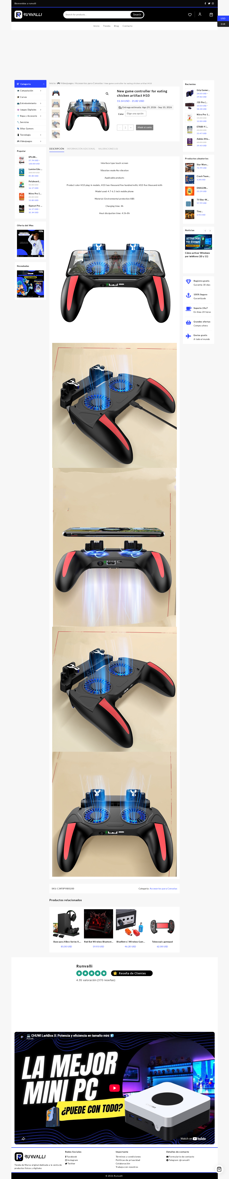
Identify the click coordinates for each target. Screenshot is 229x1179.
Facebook (72, 1156)
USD (221, 18)
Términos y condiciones (128, 1156)
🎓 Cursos (22, 97)
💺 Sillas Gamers (25, 128)
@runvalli (184, 1160)
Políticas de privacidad (128, 1160)
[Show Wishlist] (191, 14)
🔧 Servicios (23, 122)
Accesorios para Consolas (89, 83)
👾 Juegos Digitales (27, 109)
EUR (221, 23)
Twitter (71, 1163)
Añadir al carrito (145, 127)
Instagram (72, 1160)
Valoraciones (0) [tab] (108, 148)
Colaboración (123, 1163)
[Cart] (211, 15)
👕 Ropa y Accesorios (27, 116)
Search (137, 14)
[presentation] (205, 231)
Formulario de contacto (181, 1156)
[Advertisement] (114, 56)
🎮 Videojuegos (24, 141)
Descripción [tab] (56, 148)
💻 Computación (25, 90)
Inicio (52, 83)
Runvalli (118, 1175)
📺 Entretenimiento (26, 103)
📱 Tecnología (24, 135)
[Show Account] (200, 14)
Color (121, 114)
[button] (107, 94)
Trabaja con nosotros (127, 1167)
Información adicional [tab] (81, 148)
